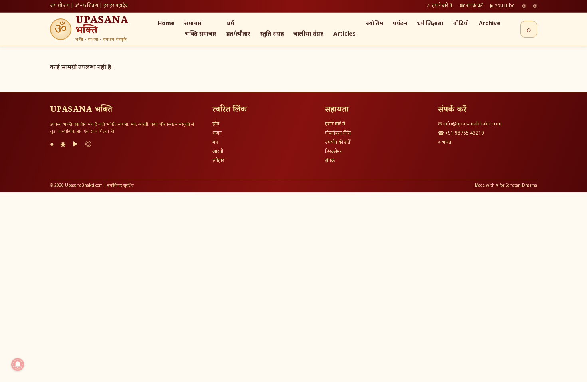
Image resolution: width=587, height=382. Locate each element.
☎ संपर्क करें (471, 6)
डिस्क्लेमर (333, 152)
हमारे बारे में (335, 124)
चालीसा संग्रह (308, 34)
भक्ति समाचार (200, 34)
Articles (344, 34)
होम (215, 124)
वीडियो (461, 24)
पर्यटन (400, 24)
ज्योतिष (374, 24)
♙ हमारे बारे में (439, 6)
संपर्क (330, 161)
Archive (489, 24)
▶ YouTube (502, 6)
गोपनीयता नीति (338, 133)
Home (166, 24)
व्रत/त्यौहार (238, 34)
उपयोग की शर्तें (337, 142)
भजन (217, 133)
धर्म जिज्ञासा (430, 24)
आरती (217, 152)
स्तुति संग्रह (272, 34)
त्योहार (218, 161)
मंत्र (215, 142)
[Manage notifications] (17, 364)
